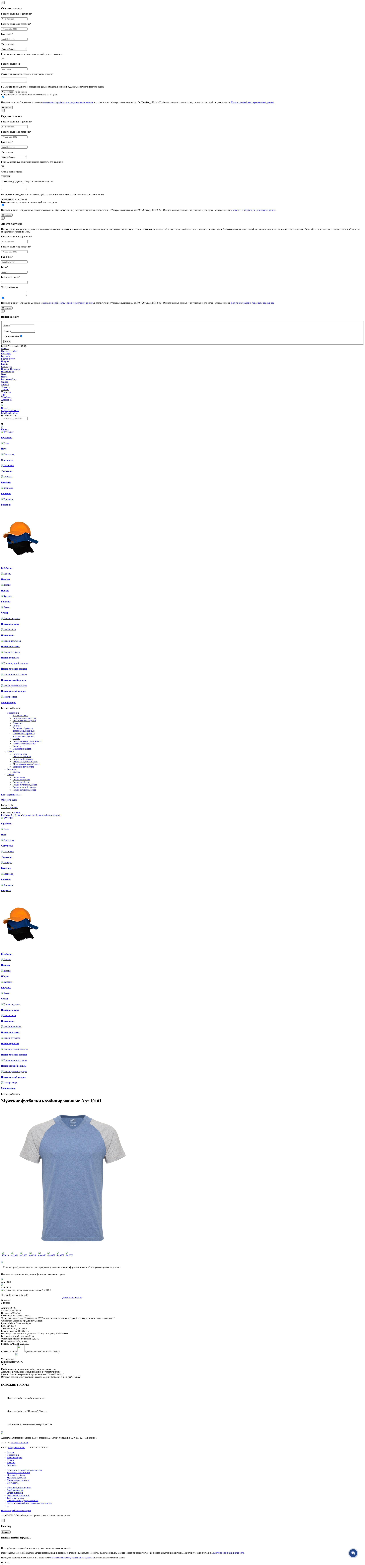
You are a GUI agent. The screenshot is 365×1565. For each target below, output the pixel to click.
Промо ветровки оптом (18, 1480)
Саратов (5, 384)
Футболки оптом (15, 1490)
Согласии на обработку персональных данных (253, 210)
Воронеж (5, 356)
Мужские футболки (16, 1477)
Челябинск (6, 397)
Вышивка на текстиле (23, 767)
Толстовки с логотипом (18, 1472)
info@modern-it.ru (9, 413)
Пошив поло (19, 777)
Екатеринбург (8, 359)
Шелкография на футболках (26, 764)
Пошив (10, 774)
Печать (10, 751)
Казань (4, 364)
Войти (7, 341)
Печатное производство (24, 718)
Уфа (3, 394)
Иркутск (5, 361)
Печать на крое (20, 754)
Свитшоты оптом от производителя (24, 1470)
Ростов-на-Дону (9, 379)
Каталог (5, 429)
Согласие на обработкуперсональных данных (24, 734)
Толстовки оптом (15, 1498)
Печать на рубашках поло (25, 761)
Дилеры (16, 772)
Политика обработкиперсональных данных (24, 729)
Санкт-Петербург (9, 351)
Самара (4, 382)
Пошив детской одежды (24, 790)
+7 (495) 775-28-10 (10, 410)
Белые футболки (15, 1493)
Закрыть (5, 1532)
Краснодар (6, 366)
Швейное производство (24, 720)
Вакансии (17, 723)
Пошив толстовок (21, 779)
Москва (5, 348)
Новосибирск (7, 371)
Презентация (7, 1510)
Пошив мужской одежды (25, 784)
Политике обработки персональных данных (252, 102)
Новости (17, 746)
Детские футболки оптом (19, 1487)
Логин (6, 325)
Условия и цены (20, 715)
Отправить (6, 107)
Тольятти (5, 387)
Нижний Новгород (10, 369)
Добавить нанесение (72, 1297)
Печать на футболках (23, 759)
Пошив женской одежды (24, 787)
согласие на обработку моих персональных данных (68, 102)
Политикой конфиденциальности (227, 1553)
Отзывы (16, 738)
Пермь (4, 376)
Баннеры (17, 725)
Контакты (11, 769)
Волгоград (6, 353)
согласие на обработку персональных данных (71, 1557)
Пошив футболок (21, 782)
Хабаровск (6, 400)
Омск (3, 374)
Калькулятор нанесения (24, 743)
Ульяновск (6, 392)
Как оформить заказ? (11, 794)
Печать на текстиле (22, 756)
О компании (13, 713)
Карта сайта (12, 1483)
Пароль (7, 331)
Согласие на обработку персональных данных (29, 1503)
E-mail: (4, 1447)
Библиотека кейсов (22, 749)
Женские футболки (16, 1475)
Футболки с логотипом (18, 1495)
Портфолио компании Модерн (27, 741)
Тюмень (5, 389)
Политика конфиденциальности (22, 1500)
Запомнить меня (11, 336)
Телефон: (6, 1442)
